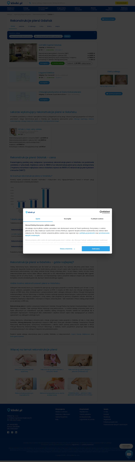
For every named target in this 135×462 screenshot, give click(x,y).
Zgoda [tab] (38, 219)
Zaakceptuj (96, 249)
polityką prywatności (87, 233)
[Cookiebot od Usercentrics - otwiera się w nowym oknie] (101, 212)
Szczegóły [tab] (67, 219)
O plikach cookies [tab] (97, 219)
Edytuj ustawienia (66, 249)
